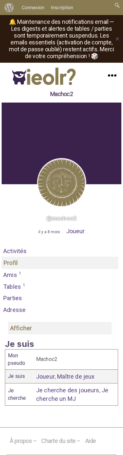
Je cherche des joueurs (67, 390)
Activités (15, 251)
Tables (14, 286)
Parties (12, 298)
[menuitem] (9, 7)
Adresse (14, 309)
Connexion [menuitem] (33, 7)
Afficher (21, 328)
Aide (90, 440)
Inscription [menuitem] (62, 7)
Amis (12, 274)
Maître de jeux (75, 376)
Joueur (75, 231)
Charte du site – (61, 440)
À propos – (23, 440)
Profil (11, 262)
